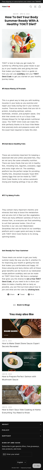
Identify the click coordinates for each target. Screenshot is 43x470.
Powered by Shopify (26, 467)
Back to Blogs (23, 305)
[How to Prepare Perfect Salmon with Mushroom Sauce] (21, 361)
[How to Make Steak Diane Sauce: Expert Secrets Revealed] (21, 328)
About (5, 424)
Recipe (15, 14)
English (20, 462)
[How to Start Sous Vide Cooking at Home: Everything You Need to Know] (21, 394)
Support (6, 436)
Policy (5, 430)
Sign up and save (11, 443)
